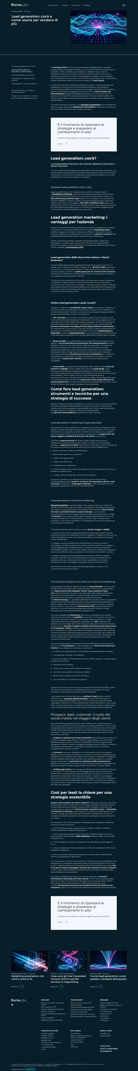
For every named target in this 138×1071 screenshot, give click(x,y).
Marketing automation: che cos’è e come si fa (27, 977)
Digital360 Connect (47, 1038)
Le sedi (43, 1049)
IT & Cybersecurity (106, 1011)
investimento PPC (77, 333)
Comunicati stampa (77, 1042)
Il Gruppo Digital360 (47, 1033)
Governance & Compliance (109, 1009)
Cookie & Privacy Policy (17, 1069)
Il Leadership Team (47, 1045)
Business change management (81, 1003)
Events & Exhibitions (47, 1018)
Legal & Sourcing (105, 1014)
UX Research (104, 1020)
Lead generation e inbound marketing (23, 84)
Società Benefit (76, 1033)
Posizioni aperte (105, 1036)
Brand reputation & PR (48, 1007)
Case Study (74, 1047)
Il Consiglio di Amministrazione (51, 1042)
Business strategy (76, 1005)
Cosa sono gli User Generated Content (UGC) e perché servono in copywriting (68, 979)
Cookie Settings (30, 1069)
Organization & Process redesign (81, 1009)
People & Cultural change (79, 1012)
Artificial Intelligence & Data (109, 1003)
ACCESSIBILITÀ (106, 1051)
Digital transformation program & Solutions (111, 1006)
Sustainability (104, 1016)
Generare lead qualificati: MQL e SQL (23, 66)
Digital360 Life (105, 1033)
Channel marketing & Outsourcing (52, 1009)
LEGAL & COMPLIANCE (109, 1049)
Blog (72, 1044)
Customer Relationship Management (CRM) (53, 1014)
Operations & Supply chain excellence (83, 1014)
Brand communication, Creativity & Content (52, 1004)
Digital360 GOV (46, 1040)
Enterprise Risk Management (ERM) (82, 1007)
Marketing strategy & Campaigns (52, 1020)
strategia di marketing (90, 105)
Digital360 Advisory (47, 1036)
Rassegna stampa (76, 1040)
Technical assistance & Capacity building (84, 1016)
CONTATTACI (105, 1046)
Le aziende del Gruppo (48, 1047)
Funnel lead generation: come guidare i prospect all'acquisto (108, 977)
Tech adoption (104, 1018)
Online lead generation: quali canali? (23, 75)
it (126, 5)
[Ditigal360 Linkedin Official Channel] (12, 1005)
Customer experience (48, 1011)
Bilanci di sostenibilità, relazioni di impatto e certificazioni (81, 1037)
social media (98, 369)
